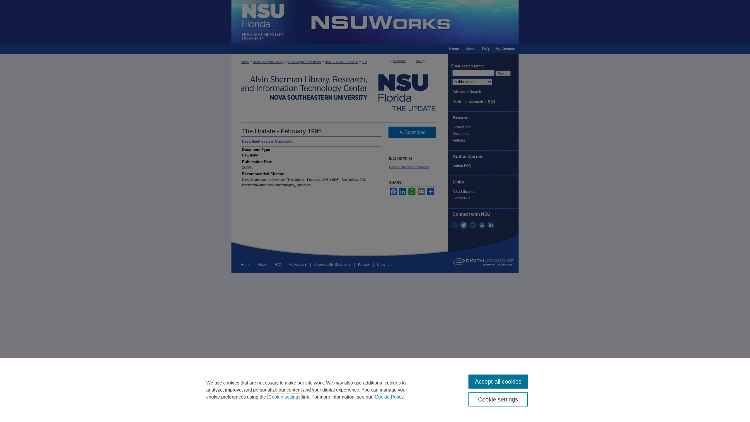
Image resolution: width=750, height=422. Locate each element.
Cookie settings (284, 396)
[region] (375, 390)
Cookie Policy (389, 396)
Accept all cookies (498, 381)
